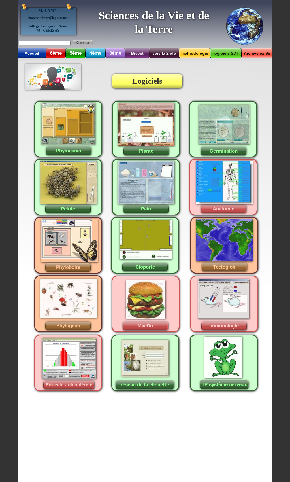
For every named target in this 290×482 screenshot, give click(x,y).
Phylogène (68, 325)
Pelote (68, 209)
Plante (146, 151)
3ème (115, 53)
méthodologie (194, 53)
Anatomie (223, 209)
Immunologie (224, 326)
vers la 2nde (164, 53)
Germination (224, 151)
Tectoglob (224, 267)
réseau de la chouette (145, 385)
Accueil (32, 53)
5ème (76, 53)
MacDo (145, 326)
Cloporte (145, 267)
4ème (95, 53)
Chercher (82, 42)
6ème (56, 53)
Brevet (137, 53)
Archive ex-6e (257, 53)
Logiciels (147, 81)
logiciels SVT (225, 53)
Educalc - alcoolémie (69, 385)
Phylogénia (68, 150)
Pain (146, 209)
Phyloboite (68, 267)
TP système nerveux (224, 384)
